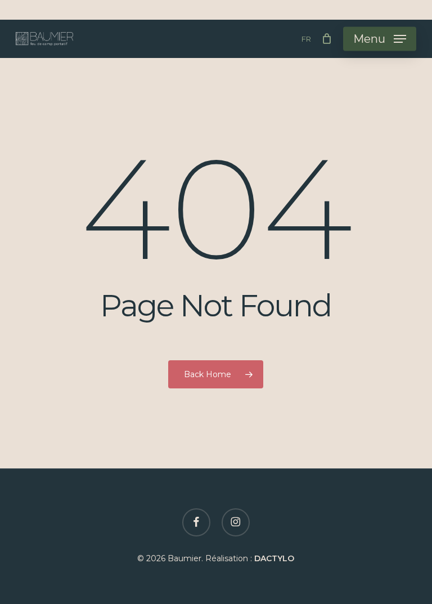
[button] (379, 38)
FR (306, 39)
